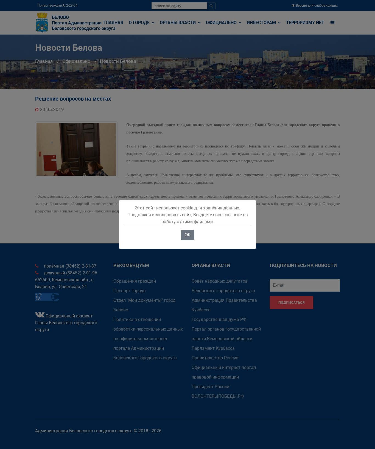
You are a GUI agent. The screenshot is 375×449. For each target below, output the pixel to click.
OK (187, 234)
